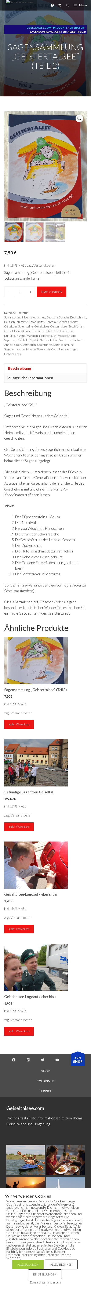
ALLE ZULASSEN (28, 1264)
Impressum (54, 1282)
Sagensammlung (63, 344)
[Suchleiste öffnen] (67, 5)
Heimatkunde (22, 331)
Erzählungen (37, 321)
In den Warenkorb (51, 291)
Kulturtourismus (14, 335)
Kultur (51, 331)
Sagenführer (44, 344)
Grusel (8, 331)
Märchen (32, 335)
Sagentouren (12, 349)
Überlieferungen (67, 349)
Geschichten (76, 326)
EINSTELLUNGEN (45, 1274)
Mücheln (23, 340)
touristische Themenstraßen (39, 349)
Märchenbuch (48, 335)
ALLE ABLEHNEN (61, 1264)
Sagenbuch (29, 344)
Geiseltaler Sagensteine (18, 326)
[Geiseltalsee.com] (19, 5)
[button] (79, 118)
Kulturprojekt (65, 331)
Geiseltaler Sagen (68, 321)
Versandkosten (44, 265)
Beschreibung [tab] (19, 368)
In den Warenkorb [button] (18, 724)
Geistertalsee (58, 326)
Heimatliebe (39, 331)
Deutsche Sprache (58, 317)
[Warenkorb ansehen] (59, 5)
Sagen (17, 344)
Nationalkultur (49, 340)
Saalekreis (65, 340)
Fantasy (51, 321)
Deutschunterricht (16, 321)
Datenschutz (37, 1282)
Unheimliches (12, 354)
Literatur (22, 312)
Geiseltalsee (41, 326)
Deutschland (78, 317)
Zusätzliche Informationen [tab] (30, 378)
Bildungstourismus (33, 317)
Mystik (34, 340)
